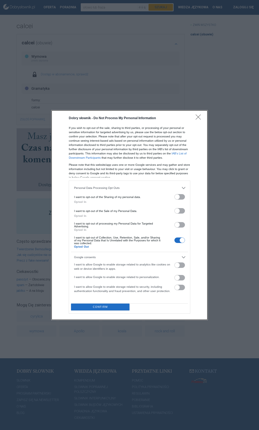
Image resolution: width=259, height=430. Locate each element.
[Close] (199, 118)
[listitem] (129, 188)
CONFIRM (100, 306)
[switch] (179, 197)
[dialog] (129, 215)
